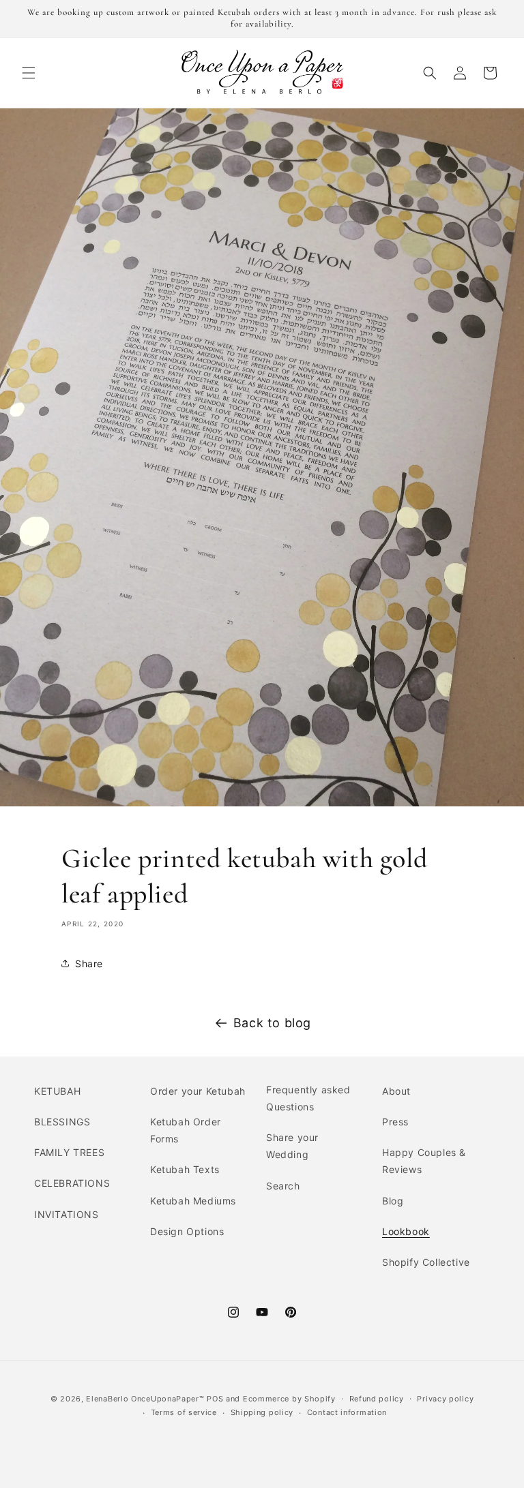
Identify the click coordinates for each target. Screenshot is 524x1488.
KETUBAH (57, 1091)
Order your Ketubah (198, 1091)
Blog (392, 1200)
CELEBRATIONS (72, 1183)
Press (395, 1121)
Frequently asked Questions (308, 1098)
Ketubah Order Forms (185, 1130)
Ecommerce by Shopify (289, 1398)
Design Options (187, 1231)
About (396, 1091)
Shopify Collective (426, 1262)
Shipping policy (262, 1412)
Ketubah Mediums (193, 1200)
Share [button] (89, 963)
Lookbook (406, 1231)
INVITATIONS (66, 1214)
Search (283, 1185)
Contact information (347, 1412)
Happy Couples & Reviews (424, 1161)
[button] (29, 73)
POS (215, 1398)
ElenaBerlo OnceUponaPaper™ (145, 1398)
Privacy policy (445, 1398)
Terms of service (184, 1412)
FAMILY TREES (69, 1152)
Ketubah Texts (185, 1169)
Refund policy (376, 1398)
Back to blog (272, 1023)
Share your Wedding (292, 1146)
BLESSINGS (62, 1121)
